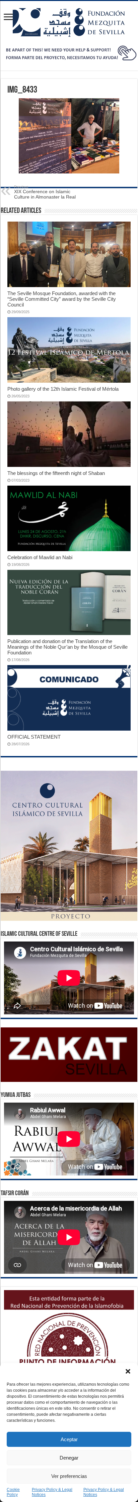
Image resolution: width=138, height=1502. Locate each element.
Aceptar (69, 1439)
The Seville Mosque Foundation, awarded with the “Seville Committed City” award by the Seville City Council (61, 298)
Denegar (69, 1458)
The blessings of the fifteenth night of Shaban (56, 473)
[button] (128, 1371)
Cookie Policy (13, 1492)
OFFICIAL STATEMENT (34, 737)
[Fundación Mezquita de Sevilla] (69, 22)
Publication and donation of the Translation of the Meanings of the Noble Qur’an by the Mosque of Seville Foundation (67, 646)
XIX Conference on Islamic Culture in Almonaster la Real (45, 192)
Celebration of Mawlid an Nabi (39, 557)
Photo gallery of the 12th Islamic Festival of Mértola (63, 389)
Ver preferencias (69, 1476)
